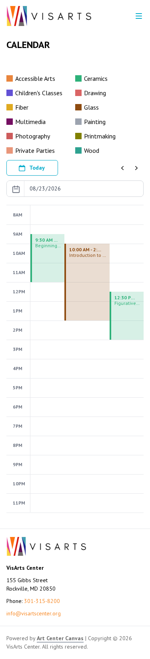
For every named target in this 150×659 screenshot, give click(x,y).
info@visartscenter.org (33, 613)
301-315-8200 (42, 601)
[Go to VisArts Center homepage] (49, 16)
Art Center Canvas (60, 638)
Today (37, 167)
